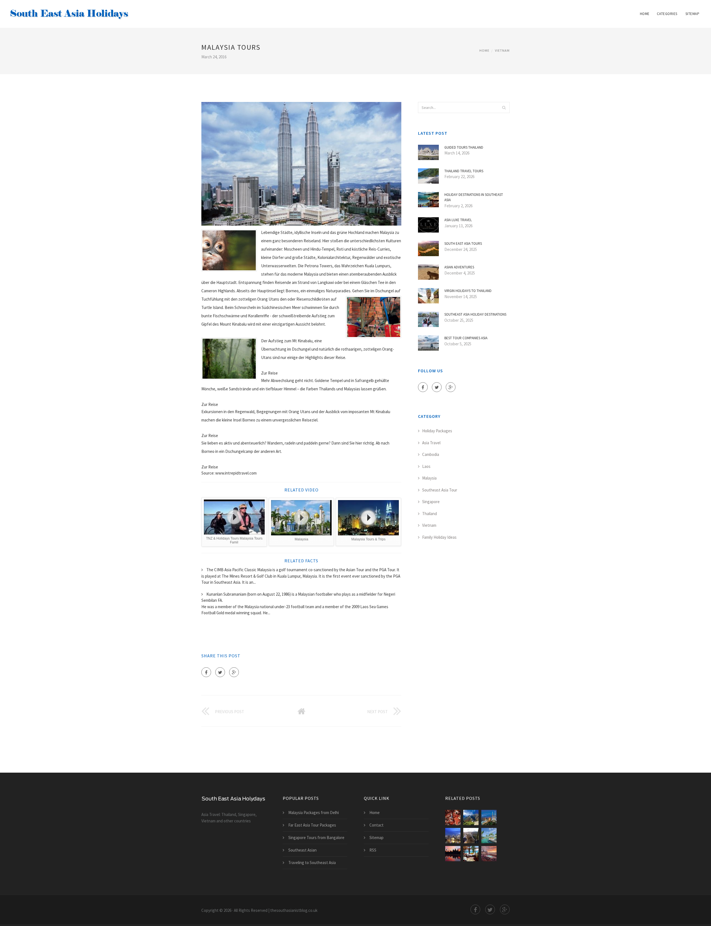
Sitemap (692, 13)
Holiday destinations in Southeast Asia (473, 197)
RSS (372, 850)
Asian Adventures (459, 267)
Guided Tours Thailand (463, 147)
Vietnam (502, 50)
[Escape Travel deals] (471, 853)
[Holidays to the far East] (452, 853)
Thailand (429, 513)
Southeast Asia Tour (439, 490)
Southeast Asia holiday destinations (475, 314)
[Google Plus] (234, 672)
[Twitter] (220, 672)
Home (645, 13)
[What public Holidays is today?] (471, 835)
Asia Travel (431, 442)
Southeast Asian (302, 850)
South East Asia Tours (463, 243)
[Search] (503, 107)
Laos (426, 466)
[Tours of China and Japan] (471, 817)
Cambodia (430, 454)
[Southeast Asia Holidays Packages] (489, 817)
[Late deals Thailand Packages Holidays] (489, 835)
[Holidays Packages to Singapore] (452, 835)
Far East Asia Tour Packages (312, 825)
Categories (667, 13)
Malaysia (429, 478)
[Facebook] (206, 672)
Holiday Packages (437, 430)
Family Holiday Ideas (439, 537)
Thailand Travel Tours (463, 171)
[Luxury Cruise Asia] (489, 853)
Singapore (431, 501)
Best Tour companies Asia (465, 338)
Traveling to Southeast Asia (312, 862)
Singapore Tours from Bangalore (316, 837)
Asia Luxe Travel (458, 220)
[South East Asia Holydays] (69, 10)
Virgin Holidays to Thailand (468, 290)
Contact (376, 825)
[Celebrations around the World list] (452, 817)
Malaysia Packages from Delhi (313, 812)
